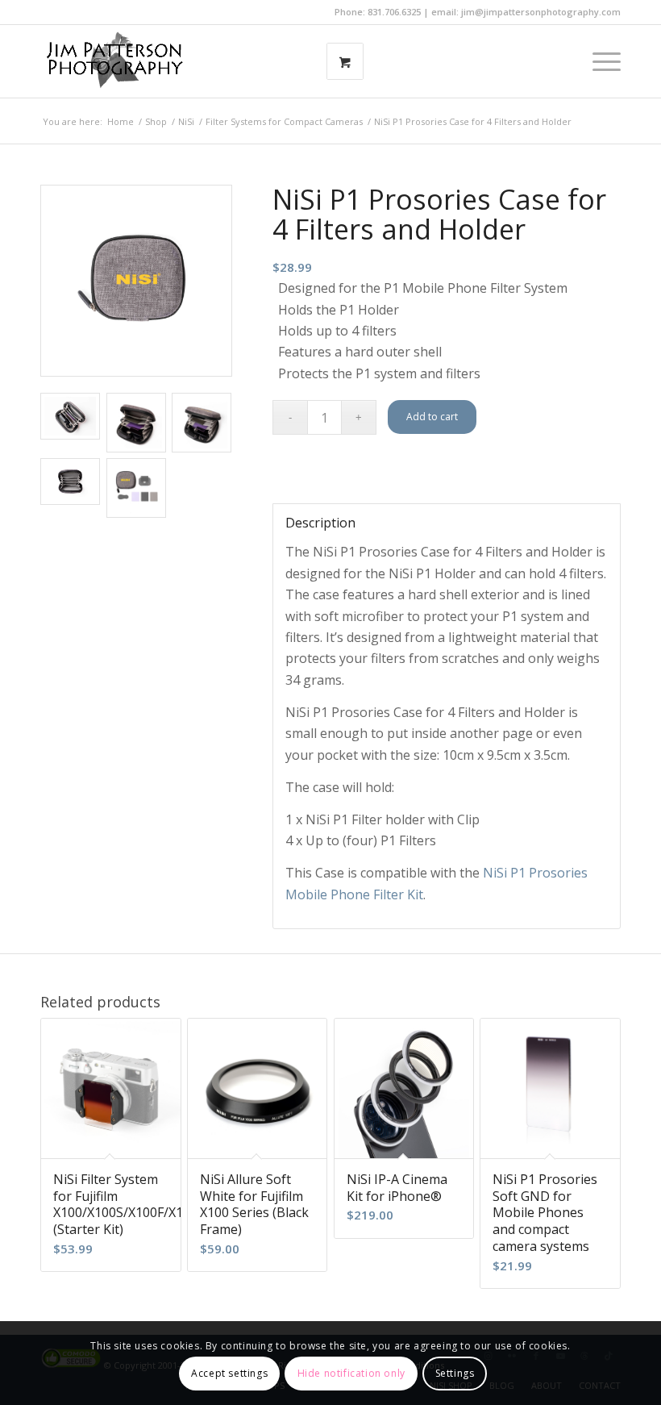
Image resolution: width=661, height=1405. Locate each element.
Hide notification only (351, 1373)
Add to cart (432, 416)
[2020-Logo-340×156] (114, 61)
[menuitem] (598, 61)
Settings (455, 1373)
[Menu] (598, 61)
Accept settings (229, 1373)
